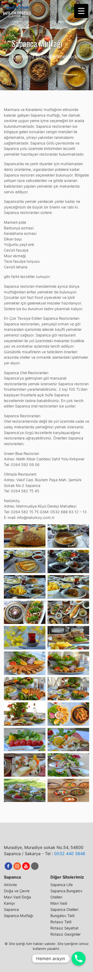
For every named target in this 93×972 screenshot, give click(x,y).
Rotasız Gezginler (65, 934)
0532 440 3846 (69, 853)
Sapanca (11, 909)
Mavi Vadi (58, 903)
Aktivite (10, 884)
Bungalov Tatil (62, 915)
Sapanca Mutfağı (18, 915)
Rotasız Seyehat (64, 928)
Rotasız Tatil (60, 922)
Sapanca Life (61, 884)
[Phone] (79, 959)
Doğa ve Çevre (16, 891)
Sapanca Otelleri (64, 909)
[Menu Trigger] (81, 11)
